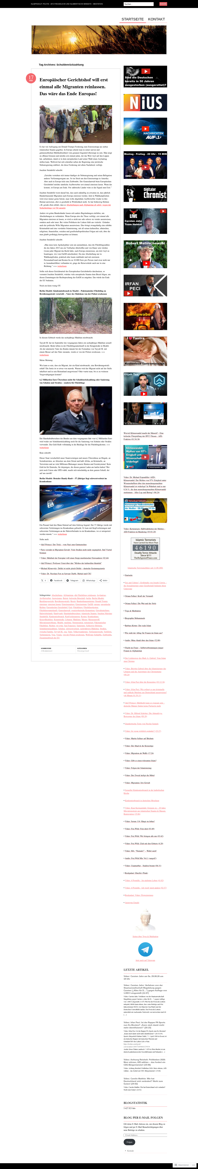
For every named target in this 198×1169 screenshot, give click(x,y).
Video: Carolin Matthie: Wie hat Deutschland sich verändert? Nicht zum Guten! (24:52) (143, 1081)
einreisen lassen (54, 604)
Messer (84, 619)
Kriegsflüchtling (46, 619)
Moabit (60, 622)
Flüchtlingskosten (91, 607)
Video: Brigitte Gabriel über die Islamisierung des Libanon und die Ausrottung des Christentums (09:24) (145, 671)
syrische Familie (46, 631)
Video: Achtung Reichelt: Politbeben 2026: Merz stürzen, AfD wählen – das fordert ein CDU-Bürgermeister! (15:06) (145, 1062)
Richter (52, 625)
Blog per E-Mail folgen (143, 1117)
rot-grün (59, 625)
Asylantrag (101, 595)
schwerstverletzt (72, 628)
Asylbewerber (45, 598)
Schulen (61, 628)
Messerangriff (93, 619)
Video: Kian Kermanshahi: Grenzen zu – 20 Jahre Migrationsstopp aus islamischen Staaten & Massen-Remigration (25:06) (145, 810)
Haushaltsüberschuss (72, 613)
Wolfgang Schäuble (93, 634)
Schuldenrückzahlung (48, 628)
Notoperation (77, 622)
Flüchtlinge (77, 607)
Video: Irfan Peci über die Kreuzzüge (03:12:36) (145, 682)
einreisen (43, 604)
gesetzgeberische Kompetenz (83, 610)
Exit (70, 607)
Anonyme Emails (132, 902)
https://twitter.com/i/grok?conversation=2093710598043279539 (137, 1045)
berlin (88, 598)
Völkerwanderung (80, 631)
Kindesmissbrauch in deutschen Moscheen (142, 800)
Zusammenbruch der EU (50, 637)
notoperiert (88, 622)
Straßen (103, 628)
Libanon (68, 619)
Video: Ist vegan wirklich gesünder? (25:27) (143, 731)
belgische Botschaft (77, 598)
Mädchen (76, 619)
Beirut (65, 598)
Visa (53, 634)
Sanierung (81, 625)
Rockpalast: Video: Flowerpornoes (139, 895)
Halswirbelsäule (46, 613)
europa (97, 604)
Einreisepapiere (68, 604)
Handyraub (58, 613)
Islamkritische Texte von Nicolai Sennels (141, 723)
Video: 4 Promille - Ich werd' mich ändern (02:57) (146, 887)
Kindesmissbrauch (56, 616)
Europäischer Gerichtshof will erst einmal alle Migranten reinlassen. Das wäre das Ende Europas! (74, 86)
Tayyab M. (58, 631)
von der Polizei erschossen (73, 634)
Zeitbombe (107, 634)
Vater (70, 631)
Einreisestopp (81, 604)
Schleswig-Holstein (94, 625)
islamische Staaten (88, 613)
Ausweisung (57, 598)
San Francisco (70, 625)
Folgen (129, 1142)
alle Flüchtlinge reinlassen (85, 595)
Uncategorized (83, 650)
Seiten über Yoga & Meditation (145, 936)
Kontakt (156, 19)
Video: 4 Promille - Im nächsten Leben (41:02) (144, 880)
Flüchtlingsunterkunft (48, 610)
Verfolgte (107, 631)
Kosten (84, 616)
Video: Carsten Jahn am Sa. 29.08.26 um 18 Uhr (143, 977)
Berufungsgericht (47, 601)
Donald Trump (101, 601)
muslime (67, 622)
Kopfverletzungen (72, 616)
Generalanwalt (64, 610)
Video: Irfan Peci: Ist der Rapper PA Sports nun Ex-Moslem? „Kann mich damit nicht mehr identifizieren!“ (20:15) (144, 1025)
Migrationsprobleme (48, 622)
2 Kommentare (46, 650)
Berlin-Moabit (98, 598)
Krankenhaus (93, 616)
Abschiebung (57, 595)
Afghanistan (68, 595)
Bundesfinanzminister (85, 601)
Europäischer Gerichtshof (57, 607)
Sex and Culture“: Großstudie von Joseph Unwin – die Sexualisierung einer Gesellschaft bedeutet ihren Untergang (145, 585)
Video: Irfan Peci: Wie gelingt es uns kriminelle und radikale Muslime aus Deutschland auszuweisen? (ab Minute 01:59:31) (145, 692)
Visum (59, 634)
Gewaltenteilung (102, 610)
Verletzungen (45, 634)
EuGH (90, 604)
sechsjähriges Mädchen (89, 628)
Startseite (133, 19)
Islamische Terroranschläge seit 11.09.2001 (145, 567)
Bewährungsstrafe (62, 601)
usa (65, 631)
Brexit (73, 601)
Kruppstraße (59, 619)
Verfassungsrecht (96, 631)
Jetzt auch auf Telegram (145, 960)
